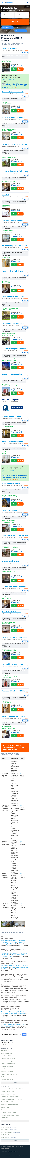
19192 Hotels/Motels (6, 1132)
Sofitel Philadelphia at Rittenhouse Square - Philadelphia (15, 536)
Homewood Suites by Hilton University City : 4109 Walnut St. (14, 374)
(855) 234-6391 (12, 1151)
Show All (15, 1082)
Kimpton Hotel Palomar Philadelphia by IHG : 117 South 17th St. (15, 561)
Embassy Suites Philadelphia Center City (12, 416)
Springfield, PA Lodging (7, 1079)
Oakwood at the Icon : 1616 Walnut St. (15, 691)
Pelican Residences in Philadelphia (15, 171)
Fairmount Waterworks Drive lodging (10, 1115)
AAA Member (6, 27)
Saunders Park (5, 1107)
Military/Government (7, 30)
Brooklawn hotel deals (7, 1056)
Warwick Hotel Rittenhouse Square (15, 637)
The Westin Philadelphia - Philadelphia (11, 612)
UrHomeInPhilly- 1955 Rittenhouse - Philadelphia (15, 246)
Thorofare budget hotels (7, 1071)
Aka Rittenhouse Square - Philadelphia (11, 483)
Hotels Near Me (5, 1148)
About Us (9, 1146)
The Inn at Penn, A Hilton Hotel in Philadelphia (14, 144)
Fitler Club (5, 195)
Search (24, 1034)
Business (18, 30)
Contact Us (3, 1146)
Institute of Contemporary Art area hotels (11, 1099)
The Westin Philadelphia (8, 1026)
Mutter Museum (5, 1110)
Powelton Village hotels (7, 1102)
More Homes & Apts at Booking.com (10, 400)
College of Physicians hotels (8, 1112)
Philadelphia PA (5, 1050)
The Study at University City (12, 48)
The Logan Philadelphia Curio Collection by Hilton (13, 323)
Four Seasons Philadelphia (9, 953)
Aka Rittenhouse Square (18, 1013)
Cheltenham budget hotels (8, 1077)
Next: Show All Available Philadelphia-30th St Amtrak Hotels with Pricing (13, 747)
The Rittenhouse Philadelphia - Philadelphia (13, 296)
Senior (17, 27)
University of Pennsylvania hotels (10, 1096)
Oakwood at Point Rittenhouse (13, 716)
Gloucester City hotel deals (8, 1058)
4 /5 (21, 773)
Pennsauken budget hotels (8, 1063)
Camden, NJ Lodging (6, 1053)
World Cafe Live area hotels (8, 1094)
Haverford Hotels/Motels (7, 1066)
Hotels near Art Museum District (9, 1104)
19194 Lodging (5, 1127)
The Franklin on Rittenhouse (12, 664)
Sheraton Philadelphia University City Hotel (13, 943)
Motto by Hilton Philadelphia (12, 271)
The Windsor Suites (9, 510)
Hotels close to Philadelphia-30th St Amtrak (12, 1089)
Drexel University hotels (7, 1091)
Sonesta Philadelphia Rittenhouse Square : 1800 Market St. (14, 349)
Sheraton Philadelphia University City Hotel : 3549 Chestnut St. (14, 117)
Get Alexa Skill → (14, 87)
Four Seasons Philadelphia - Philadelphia (12, 220)
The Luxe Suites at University (13, 92)
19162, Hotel (4, 1137)
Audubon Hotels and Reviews (9, 1074)
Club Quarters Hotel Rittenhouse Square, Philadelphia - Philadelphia (15, 586)
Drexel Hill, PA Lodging (7, 1061)
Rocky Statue (4, 1117)
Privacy (22, 1146)
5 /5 (21, 903)
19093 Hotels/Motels (6, 1135)
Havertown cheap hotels (7, 1069)
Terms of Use (15, 1146)
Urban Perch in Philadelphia (12, 441)
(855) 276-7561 (8, 79)
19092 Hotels (4, 1129)
